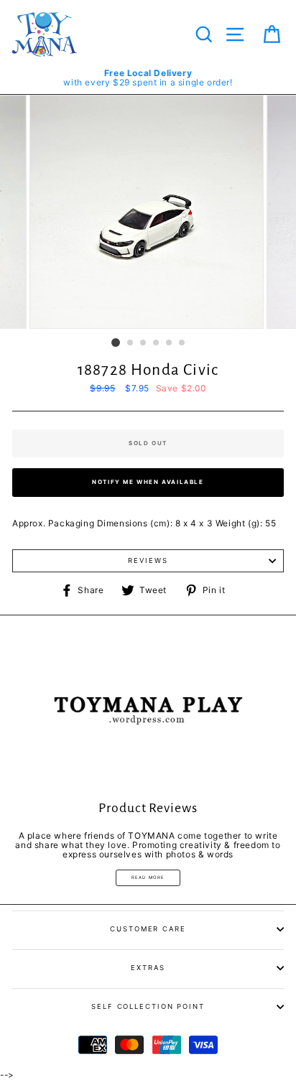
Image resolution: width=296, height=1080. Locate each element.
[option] (148, 77)
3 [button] (143, 343)
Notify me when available (147, 481)
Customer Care (148, 929)
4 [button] (156, 343)
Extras (148, 968)
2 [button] (130, 343)
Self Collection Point (148, 1006)
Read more (148, 877)
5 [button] (169, 343)
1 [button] (115, 342)
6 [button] (182, 343)
